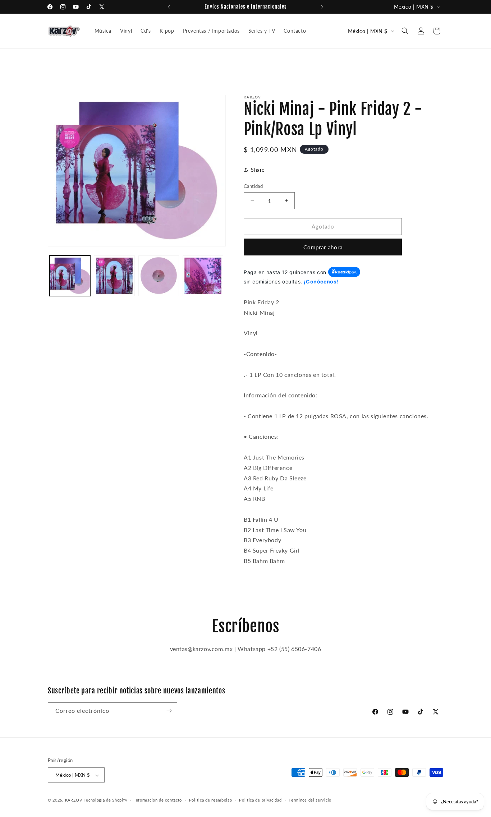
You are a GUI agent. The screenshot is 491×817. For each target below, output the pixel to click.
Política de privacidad (260, 800)
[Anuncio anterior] (169, 7)
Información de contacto (158, 800)
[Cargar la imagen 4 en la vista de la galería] (203, 275)
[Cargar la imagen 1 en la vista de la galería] (70, 275)
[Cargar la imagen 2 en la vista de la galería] (114, 275)
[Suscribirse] (169, 710)
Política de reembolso (210, 800)
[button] (405, 31)
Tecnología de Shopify (106, 800)
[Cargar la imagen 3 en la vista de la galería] (158, 275)
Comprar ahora (323, 247)
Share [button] (258, 169)
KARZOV (73, 800)
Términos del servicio (310, 800)
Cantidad (253, 186)
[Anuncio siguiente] (322, 7)
